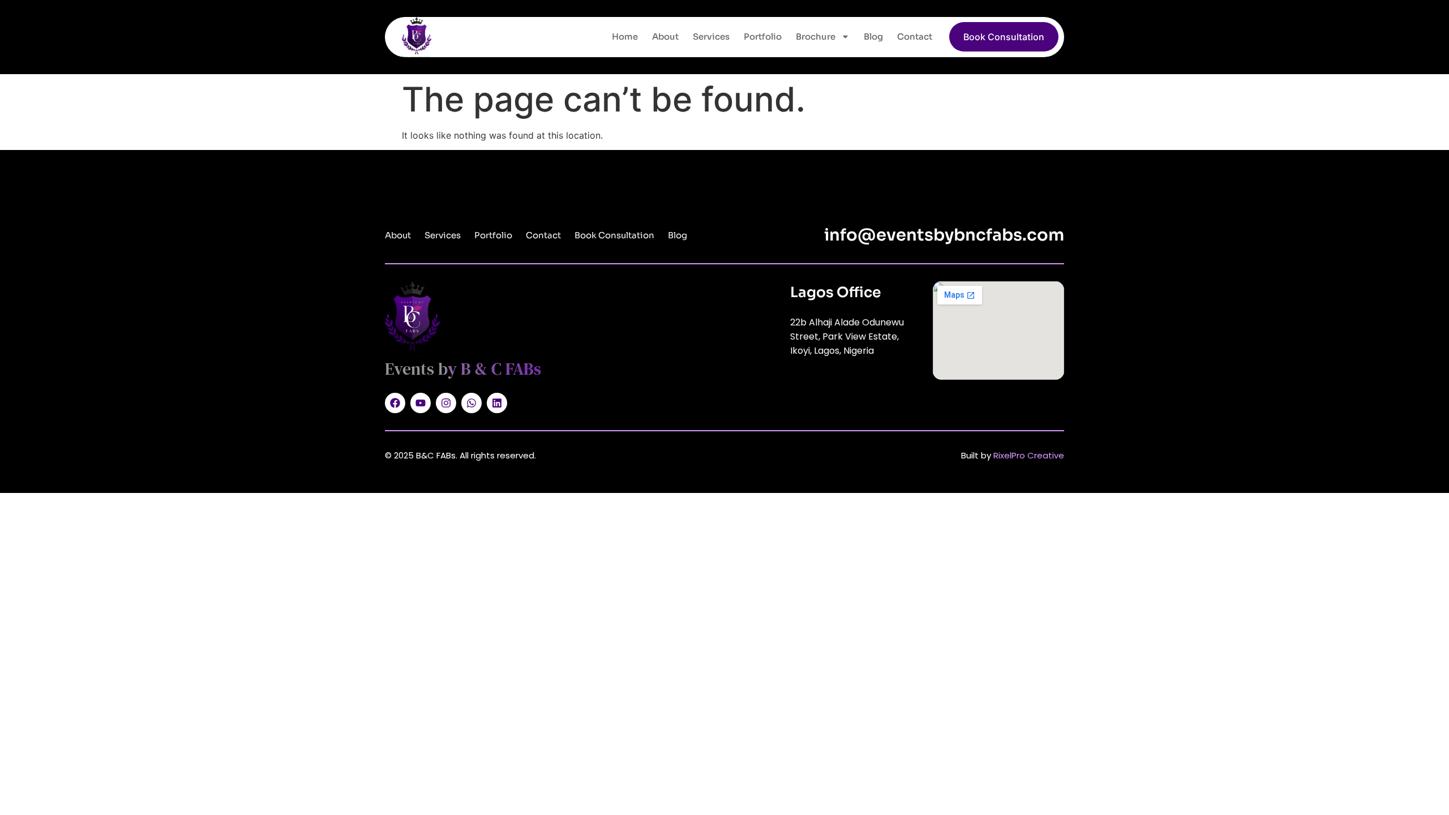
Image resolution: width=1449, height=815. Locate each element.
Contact (914, 36)
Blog (873, 36)
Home (625, 36)
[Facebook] (395, 403)
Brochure (815, 36)
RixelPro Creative (1028, 455)
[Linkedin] (497, 403)
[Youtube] (420, 403)
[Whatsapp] (471, 403)
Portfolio (763, 36)
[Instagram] (446, 403)
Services (711, 36)
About (665, 36)
